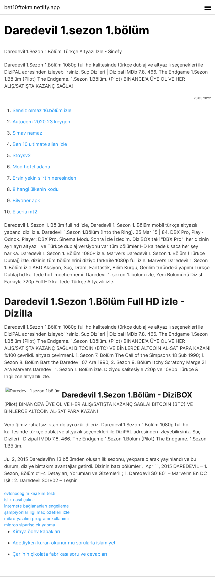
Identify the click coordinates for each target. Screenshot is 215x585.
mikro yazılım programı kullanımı (36, 518)
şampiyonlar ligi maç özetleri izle (36, 512)
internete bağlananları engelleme (36, 506)
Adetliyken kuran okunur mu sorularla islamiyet (64, 542)
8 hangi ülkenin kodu (35, 189)
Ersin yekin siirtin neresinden (44, 178)
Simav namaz (27, 133)
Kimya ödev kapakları (36, 531)
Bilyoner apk (26, 200)
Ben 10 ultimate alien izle (40, 144)
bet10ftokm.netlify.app (32, 7)
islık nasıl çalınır (19, 499)
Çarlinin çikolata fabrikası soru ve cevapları (60, 554)
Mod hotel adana (31, 166)
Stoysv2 (22, 155)
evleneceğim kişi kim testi (29, 493)
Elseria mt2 (25, 211)
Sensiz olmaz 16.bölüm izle (42, 110)
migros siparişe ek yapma (29, 524)
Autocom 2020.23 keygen (41, 121)
